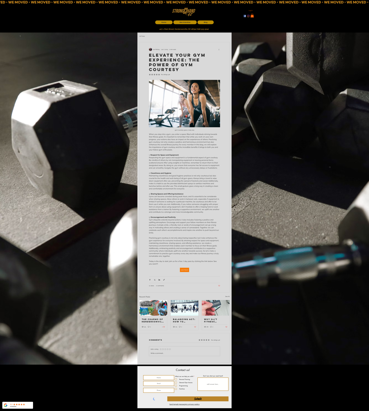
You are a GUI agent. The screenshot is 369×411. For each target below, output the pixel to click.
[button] (219, 179)
